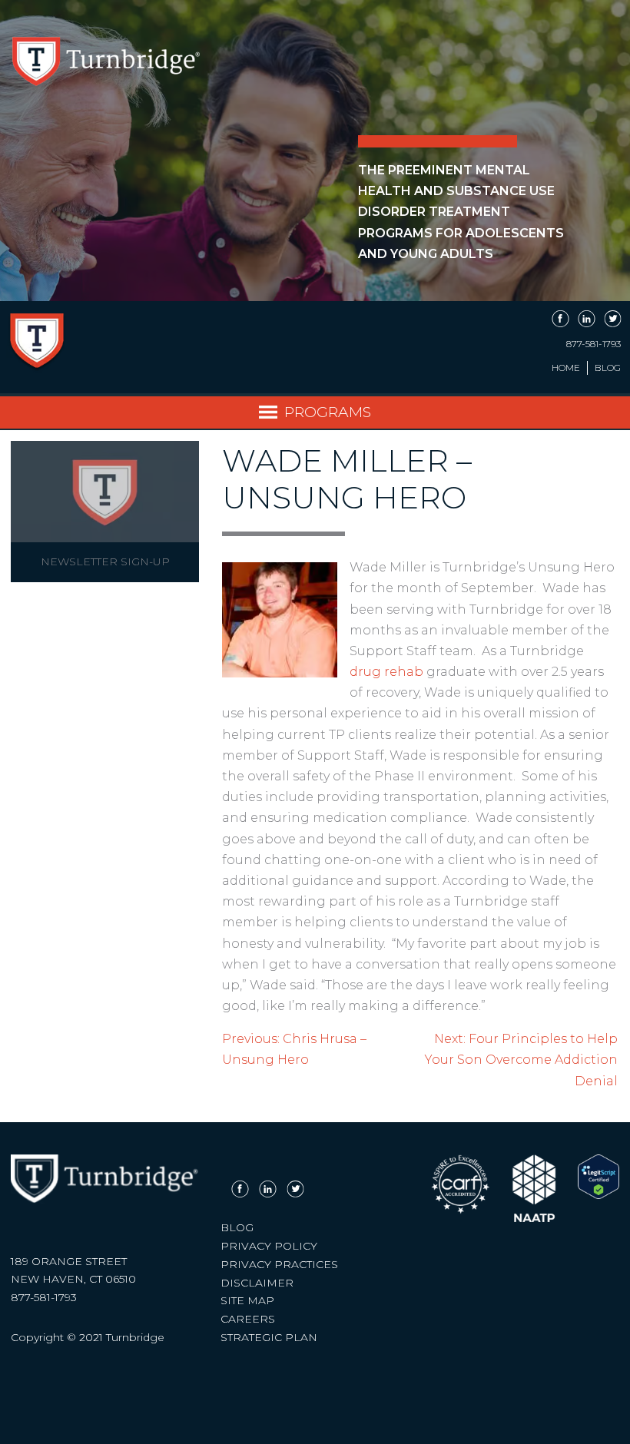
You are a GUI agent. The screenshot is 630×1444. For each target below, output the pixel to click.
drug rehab (386, 671)
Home (566, 368)
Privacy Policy (268, 1246)
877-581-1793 (593, 344)
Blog (608, 368)
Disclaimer (256, 1283)
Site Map (247, 1300)
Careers (247, 1319)
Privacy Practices (279, 1264)
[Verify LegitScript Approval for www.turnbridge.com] (598, 1195)
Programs (327, 411)
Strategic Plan (268, 1337)
